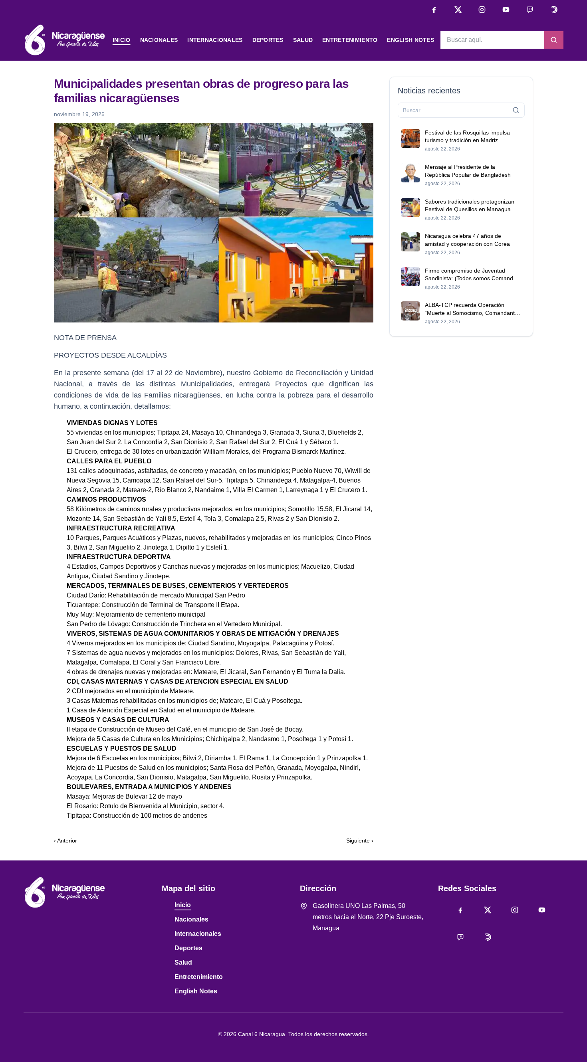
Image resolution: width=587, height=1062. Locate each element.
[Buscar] (553, 40)
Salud (303, 40)
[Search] (516, 110)
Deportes (268, 40)
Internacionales (214, 40)
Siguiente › (359, 840)
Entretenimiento (349, 40)
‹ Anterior (65, 840)
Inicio (122, 40)
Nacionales (159, 40)
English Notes (410, 40)
